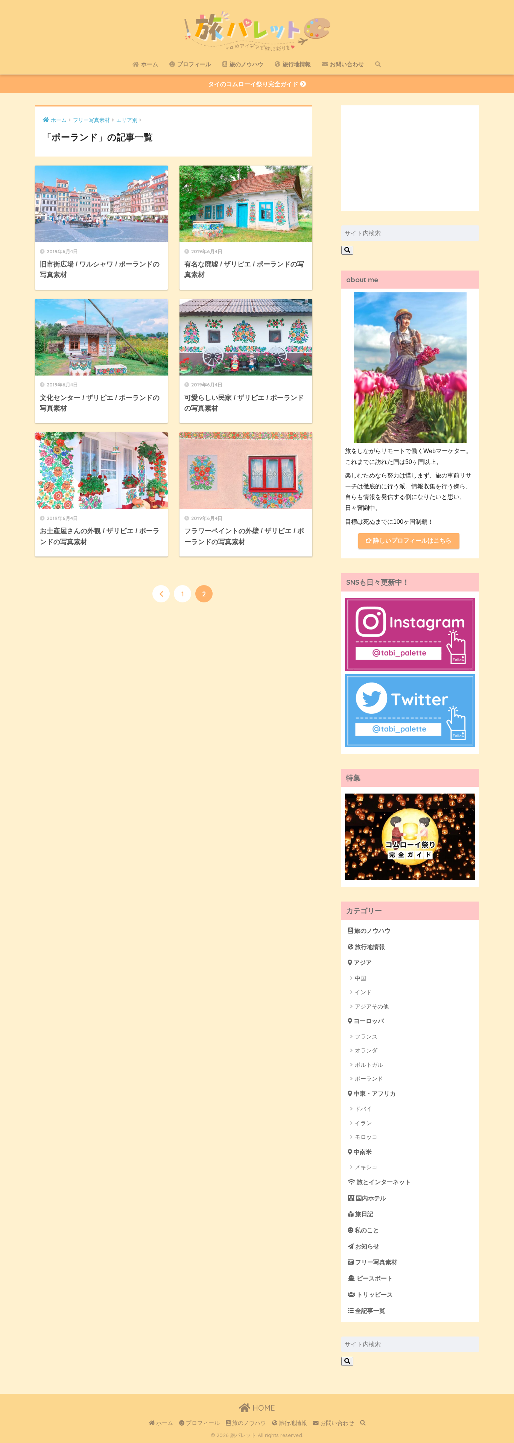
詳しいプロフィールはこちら (412, 540)
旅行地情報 (296, 64)
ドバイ (363, 1108)
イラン (363, 1123)
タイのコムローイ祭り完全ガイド (254, 84)
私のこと (366, 1230)
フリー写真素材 (375, 1262)
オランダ (366, 1050)
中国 (360, 978)
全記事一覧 (369, 1311)
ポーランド (369, 1078)
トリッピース (374, 1294)
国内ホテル (370, 1198)
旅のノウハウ (245, 64)
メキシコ (366, 1167)
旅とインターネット (383, 1182)
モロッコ (366, 1137)
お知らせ (366, 1246)
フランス (366, 1036)
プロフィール (193, 64)
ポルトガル (369, 1064)
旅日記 (363, 1214)
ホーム (149, 64)
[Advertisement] (410, 158)
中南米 (362, 1152)
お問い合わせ (346, 64)
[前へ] (161, 593)
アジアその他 (372, 1006)
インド (363, 992)
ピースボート (374, 1278)
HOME (262, 1408)
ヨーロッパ (368, 1021)
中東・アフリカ (374, 1093)
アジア (362, 962)
